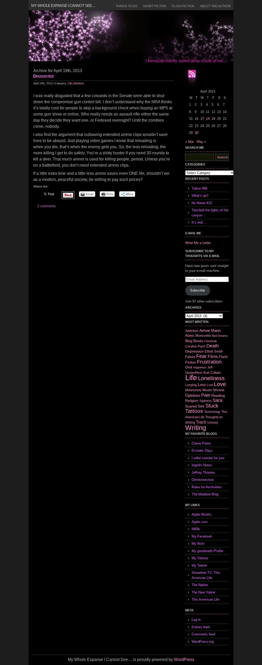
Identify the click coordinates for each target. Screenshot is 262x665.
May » (201, 142)
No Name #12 (202, 203)
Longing (191, 385)
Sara (217, 400)
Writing (195, 427)
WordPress (184, 659)
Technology (212, 412)
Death (212, 345)
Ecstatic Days (202, 450)
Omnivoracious (203, 480)
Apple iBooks (201, 514)
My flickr (198, 543)
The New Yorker (203, 592)
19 (213, 119)
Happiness (199, 367)
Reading (218, 395)
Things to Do (126, 6)
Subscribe (197, 290)
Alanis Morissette (198, 335)
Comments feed (203, 634)
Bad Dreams (220, 335)
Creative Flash (195, 346)
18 (208, 119)
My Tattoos (200, 558)
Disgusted (43, 76)
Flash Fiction (183, 6)
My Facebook (202, 536)
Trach (201, 422)
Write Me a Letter (198, 243)
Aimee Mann (210, 330)
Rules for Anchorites (207, 487)
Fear (201, 356)
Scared (191, 406)
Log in (196, 620)
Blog (188, 341)
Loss (202, 384)
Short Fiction (154, 6)
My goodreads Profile (207, 551)
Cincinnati (210, 341)
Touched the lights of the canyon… (210, 212)
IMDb (196, 529)
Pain (205, 395)
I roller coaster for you (208, 458)
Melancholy (193, 390)
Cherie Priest (201, 443)
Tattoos (194, 411)
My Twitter (199, 565)
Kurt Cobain (212, 373)
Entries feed (201, 627)
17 (202, 119)
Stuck (211, 406)
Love (220, 384)
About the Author (215, 6)
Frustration (209, 362)
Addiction (191, 330)
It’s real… (199, 222)
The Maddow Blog (205, 494)
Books (198, 341)
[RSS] (191, 77)
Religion (191, 401)
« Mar (189, 142)
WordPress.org (203, 642)
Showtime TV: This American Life (206, 575)
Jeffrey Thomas (203, 472)
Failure (190, 357)
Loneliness (211, 378)
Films (213, 356)
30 (196, 133)
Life (70, 83)
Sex (201, 406)
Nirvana (218, 390)
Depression (194, 351)
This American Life (205, 599)
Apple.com (200, 522)
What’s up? (200, 195)
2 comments (46, 206)
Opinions (78, 83)
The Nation (200, 585)
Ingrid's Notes (202, 465)
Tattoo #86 (199, 188)
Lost (210, 385)
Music (207, 390)
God (188, 367)
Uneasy (212, 422)
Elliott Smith (214, 351)
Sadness (205, 400)
